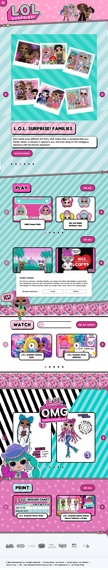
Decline (75, 291)
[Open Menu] (3, 3)
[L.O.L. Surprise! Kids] (24, 12)
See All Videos (86, 325)
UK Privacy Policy (77, 565)
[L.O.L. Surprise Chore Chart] (32, 507)
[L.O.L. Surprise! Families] (54, 98)
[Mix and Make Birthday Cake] (75, 213)
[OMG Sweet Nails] (32, 213)
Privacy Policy (81, 286)
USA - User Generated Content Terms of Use (35, 565)
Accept (52, 291)
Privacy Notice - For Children (77, 562)
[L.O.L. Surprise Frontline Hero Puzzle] (75, 264)
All (41, 324)
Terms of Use (11, 565)
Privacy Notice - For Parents (54, 562)
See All (88, 188)
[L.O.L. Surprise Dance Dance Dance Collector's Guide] (76, 508)
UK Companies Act (61, 565)
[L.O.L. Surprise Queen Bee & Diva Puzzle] (32, 264)
